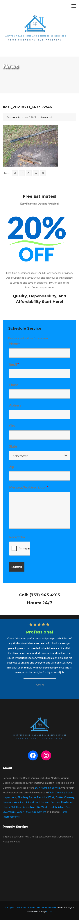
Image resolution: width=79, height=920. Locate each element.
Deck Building (56, 807)
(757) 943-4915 (44, 594)
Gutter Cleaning (64, 797)
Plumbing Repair (27, 797)
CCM (49, 911)
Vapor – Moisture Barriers (31, 811)
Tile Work (42, 807)
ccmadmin (15, 117)
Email (14, 364)
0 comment (46, 117)
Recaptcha (17, 537)
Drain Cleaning (56, 792)
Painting (55, 802)
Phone (14, 385)
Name (14, 343)
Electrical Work (45, 797)
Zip (11, 467)
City (12, 425)
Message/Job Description (28, 487)
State (13, 446)
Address (15, 405)
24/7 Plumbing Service (47, 787)
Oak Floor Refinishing (23, 807)
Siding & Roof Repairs (37, 802)
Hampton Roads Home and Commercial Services (30, 907)
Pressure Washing (13, 802)
